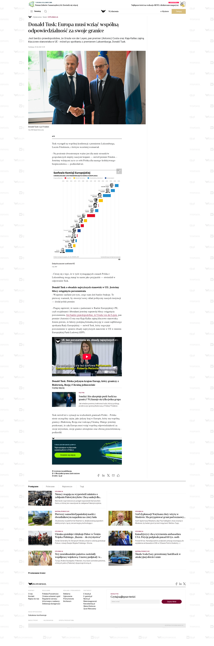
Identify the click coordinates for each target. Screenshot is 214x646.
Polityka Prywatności (50, 594)
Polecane (50, 486)
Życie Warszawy (89, 609)
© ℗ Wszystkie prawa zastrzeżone (66, 473)
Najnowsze (67, 486)
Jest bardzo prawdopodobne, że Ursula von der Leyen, (92, 314)
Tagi (82, 486)
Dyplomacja (53, 17)
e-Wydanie (164, 11)
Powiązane (33, 486)
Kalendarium (48, 620)
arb (53, 136)
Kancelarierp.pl (89, 604)
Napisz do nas (33, 599)
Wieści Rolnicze (89, 606)
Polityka (81, 392)
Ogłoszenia (67, 596)
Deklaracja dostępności (51, 604)
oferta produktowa (66, 620)
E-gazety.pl (87, 596)
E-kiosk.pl (87, 594)
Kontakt (31, 596)
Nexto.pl (86, 599)
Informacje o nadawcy (51, 601)
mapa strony (33, 620)
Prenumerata (68, 599)
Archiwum (67, 601)
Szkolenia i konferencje (37, 615)
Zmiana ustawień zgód (51, 596)
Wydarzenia (113, 11)
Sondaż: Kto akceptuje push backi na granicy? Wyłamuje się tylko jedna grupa (100, 398)
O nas (30, 594)
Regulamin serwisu (49, 599)
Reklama (66, 594)
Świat (45, 17)
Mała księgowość (90, 601)
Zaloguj (179, 11)
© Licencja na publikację (62, 471)
